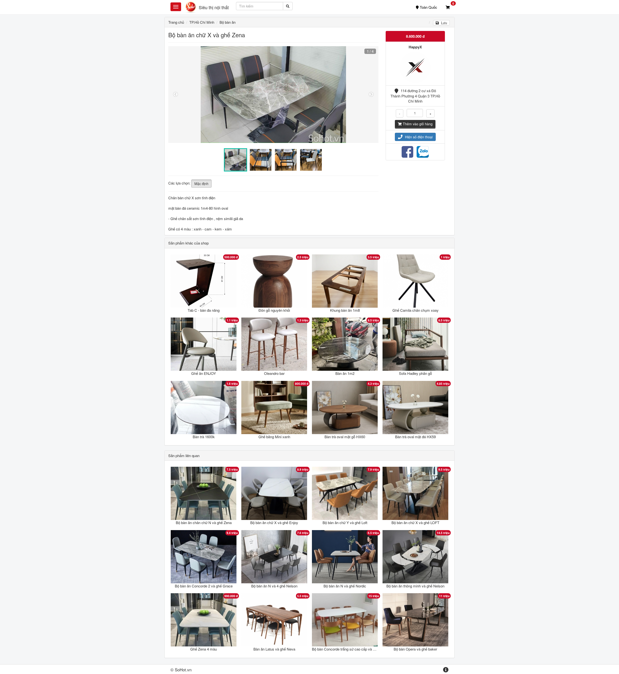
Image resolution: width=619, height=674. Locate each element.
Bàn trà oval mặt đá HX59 (415, 436)
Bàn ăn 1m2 (344, 373)
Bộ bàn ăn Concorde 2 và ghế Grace (204, 585)
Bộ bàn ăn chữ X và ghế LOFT (415, 522)
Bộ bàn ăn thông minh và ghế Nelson (415, 585)
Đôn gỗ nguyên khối (274, 310)
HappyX (415, 47)
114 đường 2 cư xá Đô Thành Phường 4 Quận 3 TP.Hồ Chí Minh (415, 96)
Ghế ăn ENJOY (203, 373)
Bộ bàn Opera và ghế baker (415, 649)
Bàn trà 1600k (204, 436)
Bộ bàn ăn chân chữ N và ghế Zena (204, 522)
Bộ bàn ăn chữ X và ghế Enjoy (274, 522)
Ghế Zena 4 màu (203, 649)
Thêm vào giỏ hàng (418, 123)
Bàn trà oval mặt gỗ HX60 (344, 436)
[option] (273, 94)
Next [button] (371, 94)
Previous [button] (175, 94)
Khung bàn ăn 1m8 (345, 310)
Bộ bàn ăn (228, 22)
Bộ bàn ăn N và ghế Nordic (345, 585)
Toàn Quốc (428, 7)
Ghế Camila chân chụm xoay (415, 310)
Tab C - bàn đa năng (204, 310)
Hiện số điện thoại (419, 136)
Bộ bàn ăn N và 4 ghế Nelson (274, 585)
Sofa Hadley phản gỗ (415, 373)
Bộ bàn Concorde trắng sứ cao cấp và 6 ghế (347, 649)
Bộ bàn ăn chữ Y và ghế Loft (345, 522)
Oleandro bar (274, 373)
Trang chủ (176, 22)
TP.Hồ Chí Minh (201, 22)
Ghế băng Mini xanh (274, 436)
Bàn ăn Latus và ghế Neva (274, 649)
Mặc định (201, 183)
